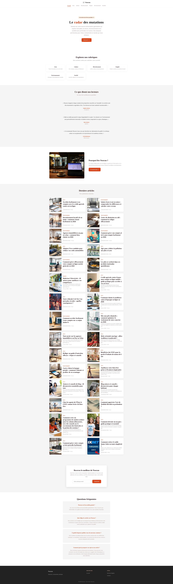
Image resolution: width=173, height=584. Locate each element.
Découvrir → (86, 40)
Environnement (97, 5)
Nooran (86, 2)
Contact (109, 575)
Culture (77, 5)
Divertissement (84, 5)
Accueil (69, 5)
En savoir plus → (95, 169)
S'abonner (96, 481)
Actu (73, 5)
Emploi (90, 5)
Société (104, 5)
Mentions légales (110, 573)
